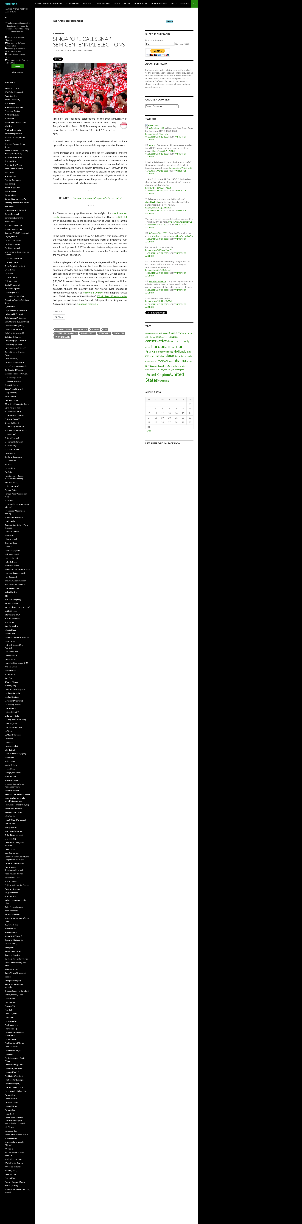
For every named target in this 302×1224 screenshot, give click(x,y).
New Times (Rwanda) (13, 808)
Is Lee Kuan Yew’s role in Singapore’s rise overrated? (96, 197)
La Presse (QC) (11, 708)
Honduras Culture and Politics (17, 569)
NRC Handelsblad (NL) (14, 831)
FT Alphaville (10, 521)
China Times (10, 270)
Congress (173, 336)
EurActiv (8, 464)
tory (170, 369)
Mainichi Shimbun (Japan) (15, 754)
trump (175, 369)
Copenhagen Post (12, 292)
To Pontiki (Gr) (11, 1106)
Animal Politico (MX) (13, 157)
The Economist (11, 1047)
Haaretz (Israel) (11, 558)
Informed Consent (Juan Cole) (17, 607)
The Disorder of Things (14, 1043)
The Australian (11, 1021)
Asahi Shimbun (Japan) (14, 168)
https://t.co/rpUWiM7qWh (158, 187)
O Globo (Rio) (10, 839)
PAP (105, 329)
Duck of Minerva (11, 385)
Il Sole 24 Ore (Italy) (13, 599)
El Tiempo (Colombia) (14, 442)
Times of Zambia (12, 1102)
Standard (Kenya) (12, 969)
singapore (119, 333)
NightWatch (10, 816)
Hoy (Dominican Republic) (15, 573)
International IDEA (12, 615)
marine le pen (151, 361)
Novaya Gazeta (11, 827)
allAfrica (8, 126)
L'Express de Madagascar (15, 689)
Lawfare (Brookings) (13, 727)
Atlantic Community (13, 180)
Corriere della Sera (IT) (14, 296)
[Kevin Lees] (152, 125)
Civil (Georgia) (11, 281)
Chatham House (11, 262)
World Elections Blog (13, 1159)
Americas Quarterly (13, 133)
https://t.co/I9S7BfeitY (180, 168)
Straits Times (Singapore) (15, 973)
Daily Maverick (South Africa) (17, 322)
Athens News (10, 176)
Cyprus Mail (10, 306)
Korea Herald (10, 670)
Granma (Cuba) (11, 543)
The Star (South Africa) (14, 1087)
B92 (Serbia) (10, 184)
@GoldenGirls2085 (158, 233)
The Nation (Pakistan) (14, 1076)
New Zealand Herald (13, 812)
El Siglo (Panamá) (12, 438)
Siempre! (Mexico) (12, 955)
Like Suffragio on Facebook (162, 443)
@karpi (152, 145)
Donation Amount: (154, 40)
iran (147, 355)
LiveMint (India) (11, 746)
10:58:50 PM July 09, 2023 (156, 253)
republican (157, 366)
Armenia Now (10, 161)
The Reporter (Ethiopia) (14, 1080)
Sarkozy (176, 366)
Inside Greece (11, 611)
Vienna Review (11, 1138)
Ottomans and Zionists (14, 863)
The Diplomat (10, 1039)
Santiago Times (11, 932)
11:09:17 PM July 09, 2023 (156, 239)
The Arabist (9, 1017)
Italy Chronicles (11, 626)
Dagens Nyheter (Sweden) (16, 310)
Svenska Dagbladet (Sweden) (17, 991)
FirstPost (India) (11, 482)
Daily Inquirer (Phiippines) (15, 318)
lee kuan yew (81, 329)
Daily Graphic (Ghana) (14, 314)
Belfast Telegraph (12, 214)
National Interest (12, 790)
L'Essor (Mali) (10, 685)
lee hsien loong (63, 329)
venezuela (163, 380)
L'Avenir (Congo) (11, 682)
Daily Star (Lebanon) (13, 337)
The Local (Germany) (13, 1068)
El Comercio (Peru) (13, 411)
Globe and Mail (11, 539)
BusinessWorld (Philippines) (17, 233)
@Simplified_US (156, 128)
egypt (147, 347)
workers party (63, 337)
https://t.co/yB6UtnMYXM (158, 301)
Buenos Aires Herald (13, 229)
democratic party (178, 341)
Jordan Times (10, 659)
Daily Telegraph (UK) (13, 344)
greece (169, 351)
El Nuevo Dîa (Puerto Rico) (16, 430)
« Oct (148, 430)
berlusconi (163, 333)
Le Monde (9, 738)
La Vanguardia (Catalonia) (15, 719)
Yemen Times (10, 1178)
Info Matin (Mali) (11, 603)
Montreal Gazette (12, 780)
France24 (9, 500)
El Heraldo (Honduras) (14, 415)
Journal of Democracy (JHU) (16, 663)
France (150, 351)
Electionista (10, 453)
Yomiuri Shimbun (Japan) (15, 1182)
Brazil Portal (10, 221)
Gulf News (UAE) (12, 554)
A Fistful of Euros (12, 88)
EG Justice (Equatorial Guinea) (17, 404)
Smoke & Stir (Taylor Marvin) (16, 959)
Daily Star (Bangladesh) (14, 333)
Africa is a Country (12, 99)
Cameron (176, 333)
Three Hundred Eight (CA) (16, 1091)
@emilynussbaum (157, 281)
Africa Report (10, 103)
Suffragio (11, 4)
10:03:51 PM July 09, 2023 (156, 273)
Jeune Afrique (11, 655)
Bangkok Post (10, 195)
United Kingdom (157, 375)
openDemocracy (12, 853)
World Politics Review (14, 1163)
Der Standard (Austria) (14, 370)
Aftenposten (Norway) (14, 107)
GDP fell (122, 216)
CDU (147, 337)
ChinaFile (9, 273)
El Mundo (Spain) (12, 423)
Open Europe (10, 849)
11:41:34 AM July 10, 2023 (156, 191)
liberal (177, 356)
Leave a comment (84, 50)
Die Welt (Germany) (13, 381)
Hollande (179, 351)
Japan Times (10, 641)
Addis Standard (11, 96)
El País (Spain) (10, 434)
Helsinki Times (11, 562)
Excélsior (9, 472)
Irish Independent (12, 618)
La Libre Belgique (12, 697)
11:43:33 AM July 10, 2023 (156, 171)
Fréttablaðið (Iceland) (14, 517)
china (158, 336)
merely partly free (93, 292)
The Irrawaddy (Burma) (14, 1064)
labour (169, 355)
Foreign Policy (11, 490)
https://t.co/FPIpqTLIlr (156, 133)
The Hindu (9, 1054)
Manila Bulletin (11, 765)
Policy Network (11, 881)
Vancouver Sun (11, 1131)
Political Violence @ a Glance (17, 885)
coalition (165, 337)
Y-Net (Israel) (10, 1174)
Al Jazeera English (12, 111)
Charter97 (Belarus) (13, 258)
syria (159, 369)
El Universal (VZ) (12, 449)
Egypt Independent (12, 408)
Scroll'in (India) (11, 943)
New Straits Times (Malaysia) (17, 805)
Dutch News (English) (14, 389)
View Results (17, 72)
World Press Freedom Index (112, 296)
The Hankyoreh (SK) (13, 1050)
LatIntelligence (11, 723)
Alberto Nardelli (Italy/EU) (15, 122)
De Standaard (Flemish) (14, 362)
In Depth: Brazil (103, 4)
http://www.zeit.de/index (15, 584)
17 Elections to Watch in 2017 (48, 4)
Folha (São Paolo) (12, 486)
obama (179, 360)
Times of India (11, 1095)
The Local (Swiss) (12, 1072)
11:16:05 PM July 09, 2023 (156, 225)
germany (160, 351)
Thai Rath (8, 1010)
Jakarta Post (10, 633)
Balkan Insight (10, 191)
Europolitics (10, 468)
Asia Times (9, 172)
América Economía (13, 130)
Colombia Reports (12, 288)
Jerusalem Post (11, 651)
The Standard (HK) (12, 1083)
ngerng (95, 329)
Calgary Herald (11, 237)
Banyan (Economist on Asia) (16, 199)
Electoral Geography (13, 457)
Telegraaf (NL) (11, 1006)
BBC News (9, 206)
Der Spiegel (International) (16, 366)
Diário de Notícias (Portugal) (16, 374)
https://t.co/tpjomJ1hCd (180, 221)
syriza (164, 370)
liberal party (186, 356)
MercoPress (10, 769)
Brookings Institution (13, 225)
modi (171, 361)
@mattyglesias (152, 202)
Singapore (58, 33)
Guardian (9, 547)
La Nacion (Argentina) (14, 701)
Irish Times (9, 622)
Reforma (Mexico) (12, 914)
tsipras (181, 370)
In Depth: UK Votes (159, 4)
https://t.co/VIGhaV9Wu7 (158, 250)
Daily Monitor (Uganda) (14, 325)
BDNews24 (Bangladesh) (15, 210)
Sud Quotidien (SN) (13, 980)
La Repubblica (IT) (12, 712)
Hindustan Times (12, 565)
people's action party (66, 333)
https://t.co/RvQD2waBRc (158, 207)
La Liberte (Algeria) (12, 693)
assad (147, 334)
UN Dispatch (10, 1127)
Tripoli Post (9, 1114)
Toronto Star (10, 1110)
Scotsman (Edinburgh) (14, 940)
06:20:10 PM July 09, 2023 (156, 290)
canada (187, 333)
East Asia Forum (11, 400)
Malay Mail (9, 757)
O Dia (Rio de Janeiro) (14, 835)
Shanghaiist (9, 947)
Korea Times (10, 674)
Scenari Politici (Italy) (13, 936)
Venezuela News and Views (16, 1134)
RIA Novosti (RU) (12, 925)
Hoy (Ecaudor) (11, 577)
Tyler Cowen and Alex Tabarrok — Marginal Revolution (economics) (15, 1120)
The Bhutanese (11, 1025)
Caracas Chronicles (13, 240)
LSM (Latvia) (10, 750)
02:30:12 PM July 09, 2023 (156, 304)
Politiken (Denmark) (13, 889)
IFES (6, 596)
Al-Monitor (9, 118)
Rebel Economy (11, 910)
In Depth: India (140, 4)
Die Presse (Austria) (13, 377)
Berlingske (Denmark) (14, 218)
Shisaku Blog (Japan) (13, 951)
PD (188, 361)
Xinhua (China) (11, 1170)
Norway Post (10, 823)
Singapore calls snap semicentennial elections (89, 42)
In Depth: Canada (122, 4)
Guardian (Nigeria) (12, 550)
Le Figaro (8, 731)
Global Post (9, 535)
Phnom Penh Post (12, 877)
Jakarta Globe (10, 630)
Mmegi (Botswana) (13, 772)
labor (162, 356)
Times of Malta (11, 1099)
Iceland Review (11, 592)
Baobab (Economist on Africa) (17, 202)
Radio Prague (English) (14, 907)
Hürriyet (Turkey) (12, 588)
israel (152, 356)
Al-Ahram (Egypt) (12, 115)
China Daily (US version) (15, 266)
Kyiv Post (8, 678)
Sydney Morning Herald (15, 995)
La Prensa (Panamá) (13, 704)
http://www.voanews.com (15, 581)
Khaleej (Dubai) (11, 667)
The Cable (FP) (11, 1029)
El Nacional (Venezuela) (15, 426)
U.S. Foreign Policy (180, 4)
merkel (163, 361)
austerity (153, 334)
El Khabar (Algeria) (12, 419)
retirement (104, 333)
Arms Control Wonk (13, 165)
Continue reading (88, 303)
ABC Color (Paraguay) (14, 92)
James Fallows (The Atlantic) (17, 637)
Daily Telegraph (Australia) (16, 340)
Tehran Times (10, 1002)
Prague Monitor (11, 892)
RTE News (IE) (10, 928)
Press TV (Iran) (11, 896)
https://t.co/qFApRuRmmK (158, 270)
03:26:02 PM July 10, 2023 (156, 137)
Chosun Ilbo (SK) (11, 277)
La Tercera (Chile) (12, 716)
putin (148, 366)
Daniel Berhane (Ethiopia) (15, 348)
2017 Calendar (72, 4)
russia (167, 365)
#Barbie (155, 236)
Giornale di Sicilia (12, 531)
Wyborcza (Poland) (13, 1167)
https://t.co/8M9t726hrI (163, 150)
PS (191, 361)
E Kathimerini (10, 396)
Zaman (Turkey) (11, 1185)
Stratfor (8, 977)
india (189, 351)
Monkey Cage (10, 776)
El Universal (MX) (12, 445)
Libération (9, 742)
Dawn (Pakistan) (11, 358)
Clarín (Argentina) (12, 285)
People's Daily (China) (14, 874)
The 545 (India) (11, 1013)
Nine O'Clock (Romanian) (15, 820)
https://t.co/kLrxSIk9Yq (181, 236)
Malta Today (10, 761)
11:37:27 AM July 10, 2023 (156, 210)
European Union (167, 346)
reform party (88, 333)
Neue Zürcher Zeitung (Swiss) (17, 794)
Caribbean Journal (12, 248)
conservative (156, 340)
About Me (87, 4)
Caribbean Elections (13, 244)
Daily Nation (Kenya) (13, 329)
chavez (152, 337)
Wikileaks (9, 1149)
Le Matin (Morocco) (13, 735)
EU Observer (10, 461)
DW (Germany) (11, 392)
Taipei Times (10, 998)
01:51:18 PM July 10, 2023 (156, 154)
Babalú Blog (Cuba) (12, 187)
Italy (157, 355)
